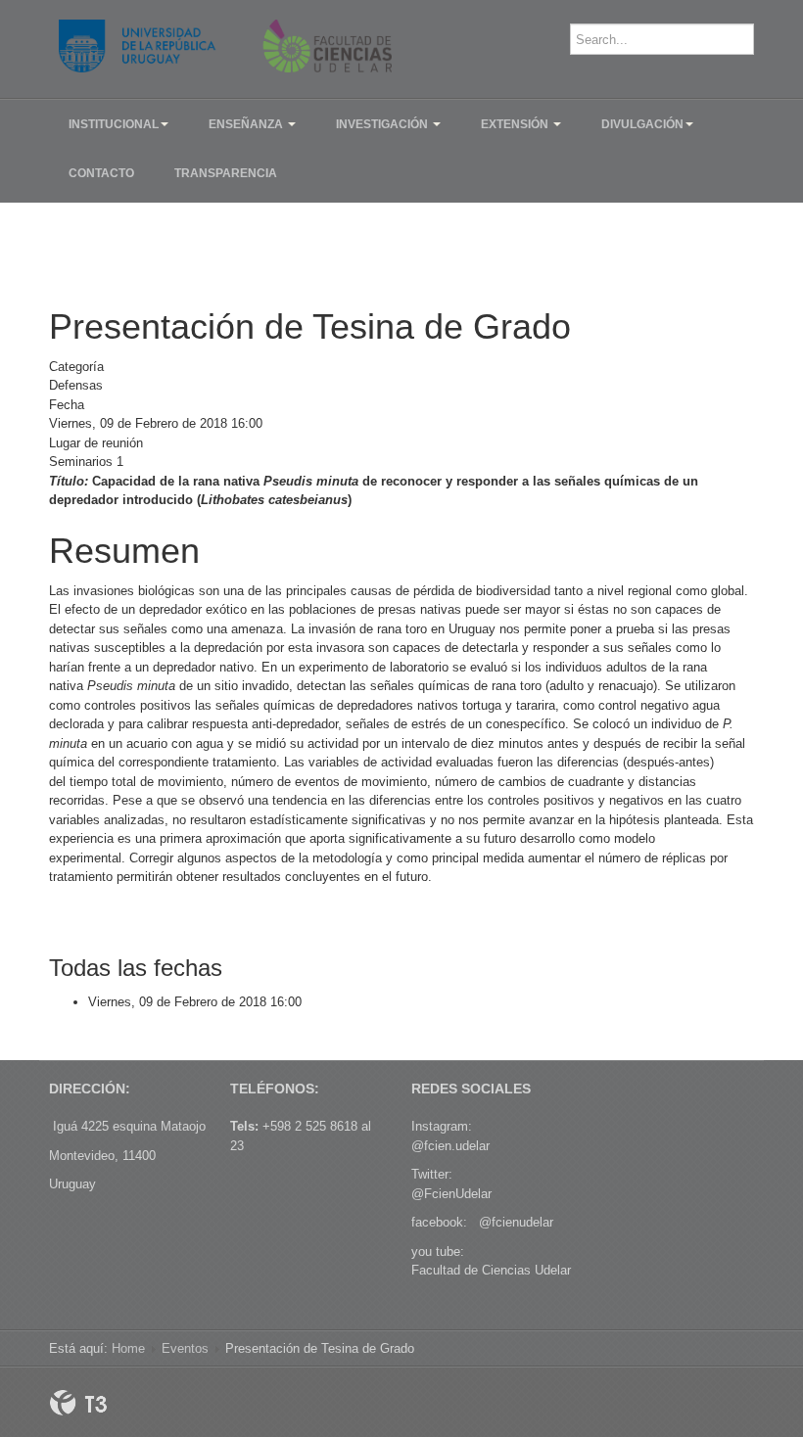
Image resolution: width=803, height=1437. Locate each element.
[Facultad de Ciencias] (225, 46)
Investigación (383, 124)
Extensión (516, 124)
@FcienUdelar (451, 1193)
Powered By (78, 1402)
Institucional (114, 124)
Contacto (101, 173)
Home (128, 1348)
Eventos (185, 1348)
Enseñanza (247, 124)
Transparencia (225, 173)
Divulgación (642, 124)
